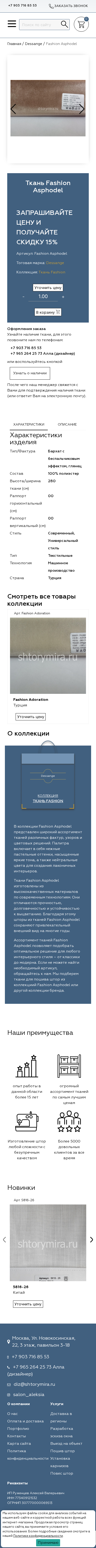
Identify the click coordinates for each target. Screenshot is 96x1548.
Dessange (55, 263)
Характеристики (28, 424)
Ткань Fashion (51, 272)
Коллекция (48, 798)
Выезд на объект (66, 1444)
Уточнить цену (48, 287)
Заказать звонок (71, 6)
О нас (12, 1414)
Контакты (16, 1436)
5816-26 (20, 1287)
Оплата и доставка (25, 1421)
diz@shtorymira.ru (34, 1384)
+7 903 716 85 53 (22, 5)
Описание (67, 424)
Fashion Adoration (30, 700)
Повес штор (61, 1474)
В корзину (46, 312)
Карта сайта (19, 1444)
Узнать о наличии (30, 373)
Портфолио (18, 1429)
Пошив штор (62, 1451)
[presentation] (4, 1239)
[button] (82, 109)
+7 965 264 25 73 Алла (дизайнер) (42, 354)
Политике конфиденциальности (38, 1536)
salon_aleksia (29, 1394)
